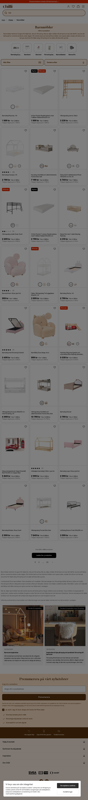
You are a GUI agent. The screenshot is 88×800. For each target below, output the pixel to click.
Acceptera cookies (67, 786)
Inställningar (68, 792)
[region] (42, 789)
